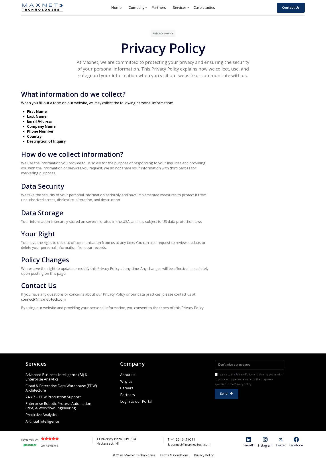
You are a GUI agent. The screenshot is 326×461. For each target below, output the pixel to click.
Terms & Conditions (174, 455)
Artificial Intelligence (42, 421)
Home (116, 7)
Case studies (204, 7)
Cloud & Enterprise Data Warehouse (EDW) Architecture (61, 388)
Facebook (296, 445)
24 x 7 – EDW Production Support (53, 396)
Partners (158, 7)
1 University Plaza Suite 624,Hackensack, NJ (116, 441)
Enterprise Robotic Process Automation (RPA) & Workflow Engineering (58, 405)
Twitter (281, 445)
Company (136, 7)
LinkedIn (249, 445)
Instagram (265, 445)
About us (127, 374)
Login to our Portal (136, 401)
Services (180, 7)
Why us (126, 381)
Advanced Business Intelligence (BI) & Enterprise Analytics (56, 377)
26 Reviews (49, 445)
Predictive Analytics (41, 414)
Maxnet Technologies (139, 455)
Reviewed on (30, 439)
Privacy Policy (204, 455)
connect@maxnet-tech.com (43, 299)
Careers (126, 388)
